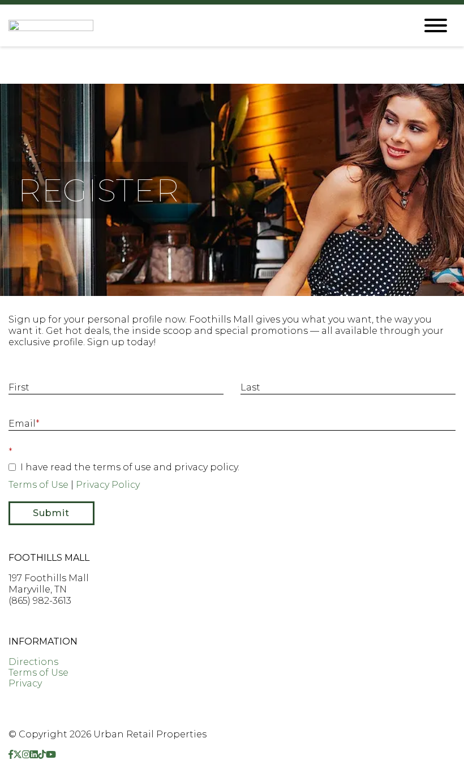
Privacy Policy (108, 484)
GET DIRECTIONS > (52, 621)
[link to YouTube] (51, 754)
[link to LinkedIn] (34, 754)
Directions (33, 661)
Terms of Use (38, 484)
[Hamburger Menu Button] (436, 25)
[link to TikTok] (42, 754)
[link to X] (17, 754)
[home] (203, 25)
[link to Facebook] (10, 754)
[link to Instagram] (26, 754)
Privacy (25, 683)
